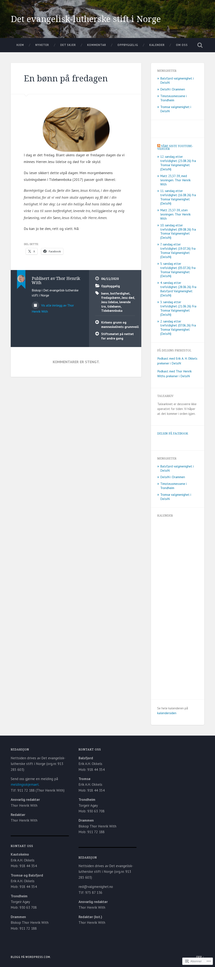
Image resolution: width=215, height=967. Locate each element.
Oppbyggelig (127, 45)
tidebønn (114, 306)
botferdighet (120, 293)
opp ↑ (200, 957)
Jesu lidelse (109, 302)
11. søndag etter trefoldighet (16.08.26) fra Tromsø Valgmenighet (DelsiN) (178, 197)
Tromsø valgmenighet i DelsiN (175, 109)
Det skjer (68, 45)
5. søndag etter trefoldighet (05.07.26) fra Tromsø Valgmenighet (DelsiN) (177, 269)
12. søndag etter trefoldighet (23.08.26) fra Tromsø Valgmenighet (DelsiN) (178, 162)
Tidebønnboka (111, 310)
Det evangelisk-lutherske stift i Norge (86, 19)
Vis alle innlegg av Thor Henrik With (53, 308)
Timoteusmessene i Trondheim (173, 98)
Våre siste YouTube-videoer (175, 147)
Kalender (157, 45)
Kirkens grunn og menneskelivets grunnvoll (118, 324)
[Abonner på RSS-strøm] (158, 146)
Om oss (182, 45)
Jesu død (128, 297)
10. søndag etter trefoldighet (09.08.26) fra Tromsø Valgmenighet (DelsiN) (178, 231)
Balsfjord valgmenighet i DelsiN (177, 80)
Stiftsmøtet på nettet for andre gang (117, 336)
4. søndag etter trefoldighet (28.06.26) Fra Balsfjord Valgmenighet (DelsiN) (178, 289)
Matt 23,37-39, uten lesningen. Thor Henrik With (175, 214)
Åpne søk (200, 45)
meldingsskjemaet (25, 784)
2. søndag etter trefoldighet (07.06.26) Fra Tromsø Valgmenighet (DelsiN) (178, 327)
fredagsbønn (110, 297)
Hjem (20, 45)
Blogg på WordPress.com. (31, 957)
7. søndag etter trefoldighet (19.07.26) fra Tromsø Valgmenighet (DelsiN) (177, 250)
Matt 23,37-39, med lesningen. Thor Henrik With (175, 180)
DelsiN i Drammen (172, 89)
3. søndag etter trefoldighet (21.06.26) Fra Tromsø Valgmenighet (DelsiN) (178, 308)
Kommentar (96, 45)
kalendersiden (166, 713)
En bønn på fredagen (66, 78)
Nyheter (42, 45)
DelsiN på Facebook (172, 433)
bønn (105, 293)
